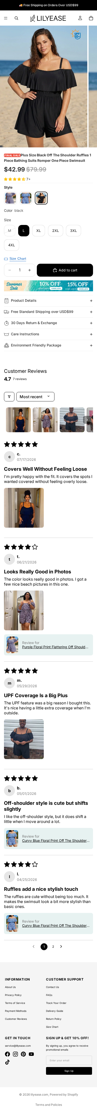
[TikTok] (7, 1062)
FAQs (49, 994)
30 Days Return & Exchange (34, 323)
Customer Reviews (16, 1018)
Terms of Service (15, 1002)
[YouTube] (31, 1054)
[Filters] (9, 396)
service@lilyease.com (18, 1045)
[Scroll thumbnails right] (87, 420)
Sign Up (69, 1071)
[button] (15, 179)
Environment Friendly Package (36, 345)
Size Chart (52, 1026)
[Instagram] (15, 1054)
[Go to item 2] (45, 419)
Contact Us (52, 987)
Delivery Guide (54, 1010)
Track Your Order (56, 1002)
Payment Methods (15, 1010)
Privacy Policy (13, 994)
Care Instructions (25, 334)
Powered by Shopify (64, 1094)
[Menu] (5, 18)
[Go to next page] (62, 946)
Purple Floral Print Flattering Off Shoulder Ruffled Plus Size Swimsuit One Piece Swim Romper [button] (55, 647)
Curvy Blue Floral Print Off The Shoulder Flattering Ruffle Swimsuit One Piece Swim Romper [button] (54, 840)
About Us (10, 987)
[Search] (16, 18)
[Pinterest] (23, 1054)
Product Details (24, 300)
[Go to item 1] (18, 419)
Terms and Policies (48, 1105)
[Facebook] (7, 1054)
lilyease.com (39, 1094)
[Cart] (91, 18)
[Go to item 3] (72, 419)
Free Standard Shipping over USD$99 (42, 311)
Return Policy (53, 1018)
